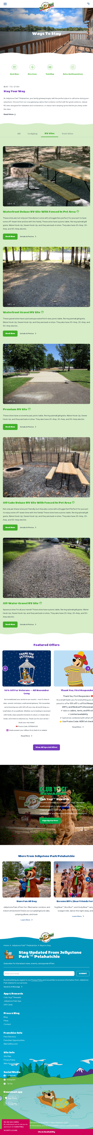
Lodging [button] (32, 133)
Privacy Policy (37, 980)
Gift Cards (8, 1004)
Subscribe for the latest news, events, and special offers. (29, 963)
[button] (14, 204)
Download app (13, 1092)
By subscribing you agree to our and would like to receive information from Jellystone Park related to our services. (46, 981)
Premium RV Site (15, 409)
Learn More (29, 920)
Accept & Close (10, 1130)
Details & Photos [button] (28, 236)
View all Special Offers (48, 748)
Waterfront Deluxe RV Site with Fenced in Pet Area (39, 211)
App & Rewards (13, 993)
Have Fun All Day (27, 901)
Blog (6, 1017)
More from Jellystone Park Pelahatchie (46, 856)
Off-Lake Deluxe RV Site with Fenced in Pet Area (37, 502)
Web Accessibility (11, 1063)
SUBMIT (83, 974)
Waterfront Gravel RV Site (22, 312)
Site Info (9, 1052)
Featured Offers (47, 645)
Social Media (12, 1072)
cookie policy (19, 1127)
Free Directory (10, 1036)
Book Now (11, 237)
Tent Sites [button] (67, 133)
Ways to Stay (46, 33)
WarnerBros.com (11, 1044)
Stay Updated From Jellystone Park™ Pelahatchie (50, 955)
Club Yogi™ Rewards (54, 799)
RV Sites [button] (49, 133)
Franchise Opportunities (14, 1040)
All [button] (18, 133)
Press (6, 1020)
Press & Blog (11, 1013)
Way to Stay (12, 86)
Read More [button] (29, 736)
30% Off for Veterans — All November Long (26, 692)
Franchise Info (13, 1033)
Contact (7, 1024)
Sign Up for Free (51, 821)
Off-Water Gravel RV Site (21, 603)
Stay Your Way (14, 91)
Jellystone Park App (12, 1001)
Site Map (7, 1056)
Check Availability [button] (46, 1132)
